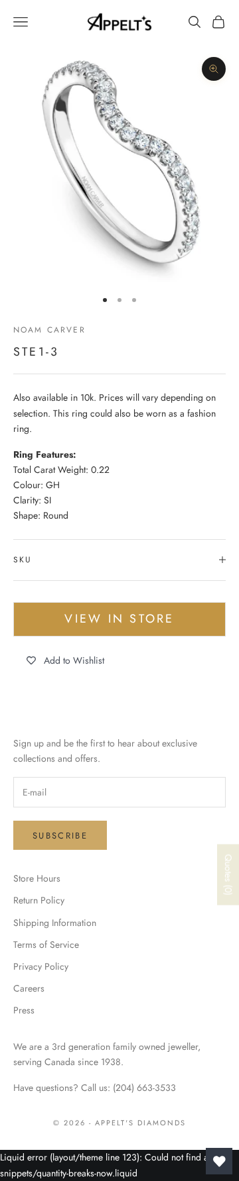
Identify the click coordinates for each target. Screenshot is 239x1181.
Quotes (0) (228, 875)
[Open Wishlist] (219, 1161)
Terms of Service (46, 944)
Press (24, 1010)
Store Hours (36, 878)
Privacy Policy (40, 966)
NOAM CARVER (49, 330)
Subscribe (60, 835)
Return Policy (38, 900)
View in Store (119, 618)
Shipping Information (54, 922)
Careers (28, 988)
